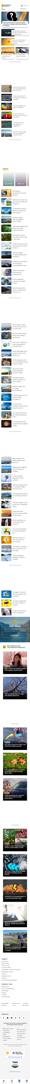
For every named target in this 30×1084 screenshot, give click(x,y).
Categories (23, 9)
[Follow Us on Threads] (20, 1018)
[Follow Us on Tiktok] (16, 1018)
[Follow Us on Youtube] (12, 1018)
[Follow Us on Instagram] (8, 1018)
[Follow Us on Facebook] (4, 1018)
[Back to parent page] (3, 7)
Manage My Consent (7, 972)
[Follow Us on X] (24, 1018)
